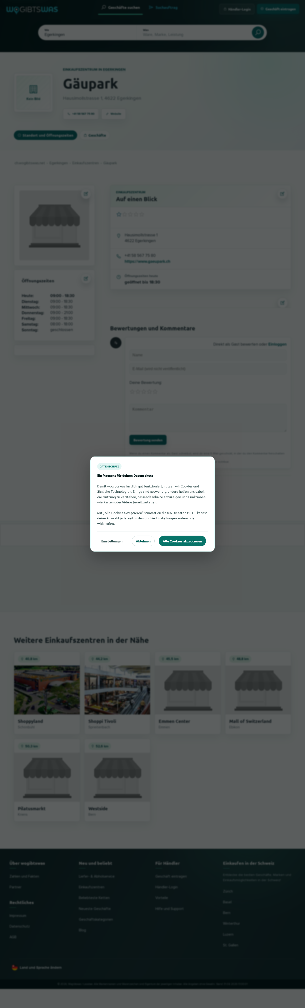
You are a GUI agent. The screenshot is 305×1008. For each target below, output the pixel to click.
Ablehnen (143, 541)
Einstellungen (111, 541)
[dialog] (152, 504)
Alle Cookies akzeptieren (182, 541)
